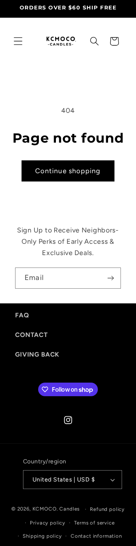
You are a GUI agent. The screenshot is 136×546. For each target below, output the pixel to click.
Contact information (96, 536)
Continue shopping (67, 171)
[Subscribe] (110, 278)
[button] (18, 41)
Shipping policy (42, 536)
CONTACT (31, 334)
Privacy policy (47, 523)
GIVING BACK (37, 354)
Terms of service (94, 523)
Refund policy (107, 509)
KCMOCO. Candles (56, 509)
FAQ (22, 315)
